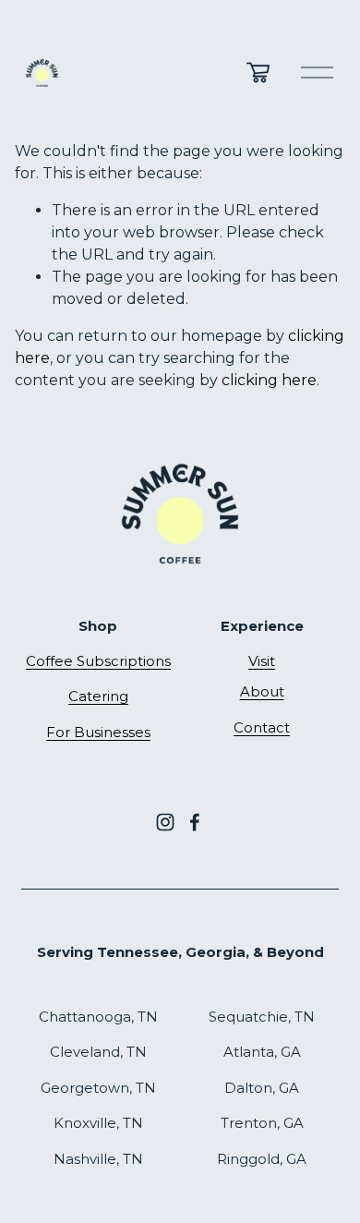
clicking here (269, 380)
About (262, 692)
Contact (262, 728)
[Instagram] (165, 822)
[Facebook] (195, 822)
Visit (261, 661)
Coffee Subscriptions (98, 661)
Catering (98, 696)
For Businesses (98, 732)
